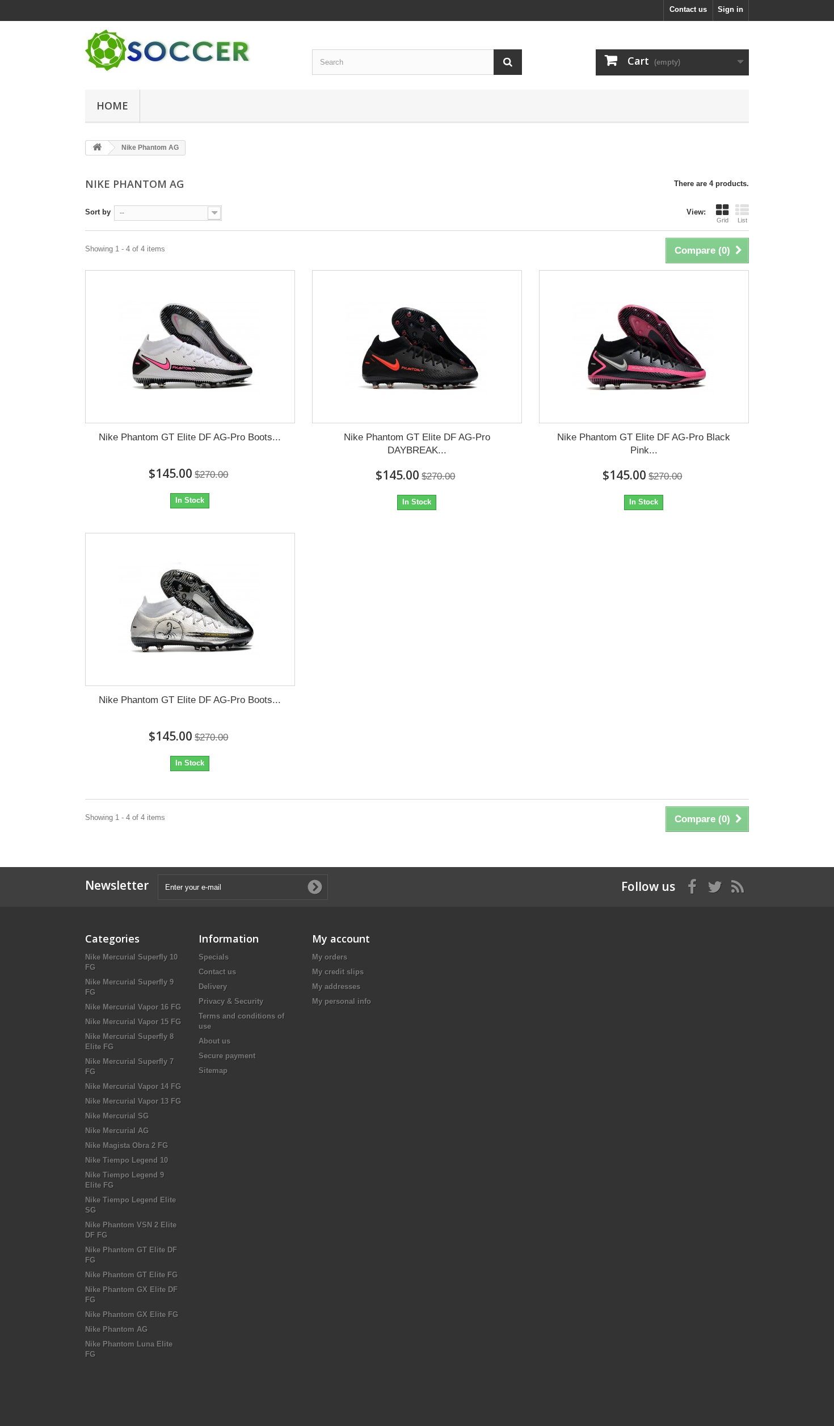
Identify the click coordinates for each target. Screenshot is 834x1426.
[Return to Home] (97, 148)
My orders (329, 957)
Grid (722, 220)
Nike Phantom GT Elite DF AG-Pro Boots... (190, 437)
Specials (214, 957)
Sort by (98, 212)
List (742, 220)
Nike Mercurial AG (117, 1130)
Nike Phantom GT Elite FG (131, 1275)
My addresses (336, 986)
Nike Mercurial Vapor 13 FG (133, 1101)
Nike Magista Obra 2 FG (126, 1145)
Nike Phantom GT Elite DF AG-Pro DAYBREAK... (417, 444)
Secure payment (227, 1055)
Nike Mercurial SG (117, 1116)
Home (112, 105)
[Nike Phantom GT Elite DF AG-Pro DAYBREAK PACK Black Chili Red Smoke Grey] (417, 347)
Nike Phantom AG (116, 1329)
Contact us (688, 9)
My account (341, 938)
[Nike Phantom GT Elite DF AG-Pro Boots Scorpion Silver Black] (190, 609)
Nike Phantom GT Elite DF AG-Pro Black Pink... (643, 444)
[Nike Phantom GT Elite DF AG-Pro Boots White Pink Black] (190, 347)
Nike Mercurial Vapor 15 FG (133, 1021)
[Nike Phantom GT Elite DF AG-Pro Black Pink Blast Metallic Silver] (644, 347)
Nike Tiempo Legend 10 (126, 1160)
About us (214, 1041)
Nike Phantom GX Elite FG (131, 1314)
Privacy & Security (231, 1001)
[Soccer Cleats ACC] (190, 50)
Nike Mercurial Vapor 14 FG (133, 1086)
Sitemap (213, 1070)
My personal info (341, 1001)
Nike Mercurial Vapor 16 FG (133, 1007)
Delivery (213, 986)
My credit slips (338, 972)
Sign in (730, 9)
